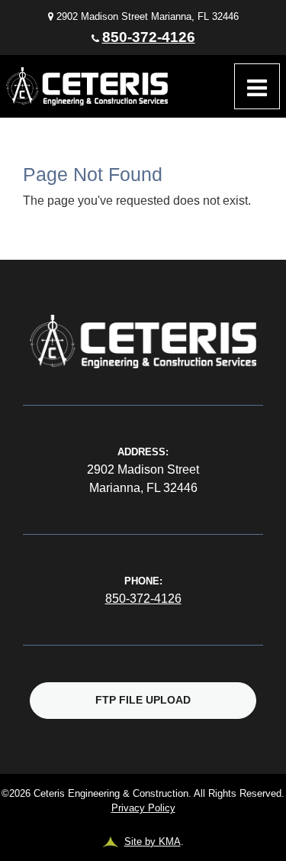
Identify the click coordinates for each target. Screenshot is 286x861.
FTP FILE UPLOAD (143, 700)
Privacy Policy (143, 808)
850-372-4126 (148, 37)
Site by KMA (152, 841)
